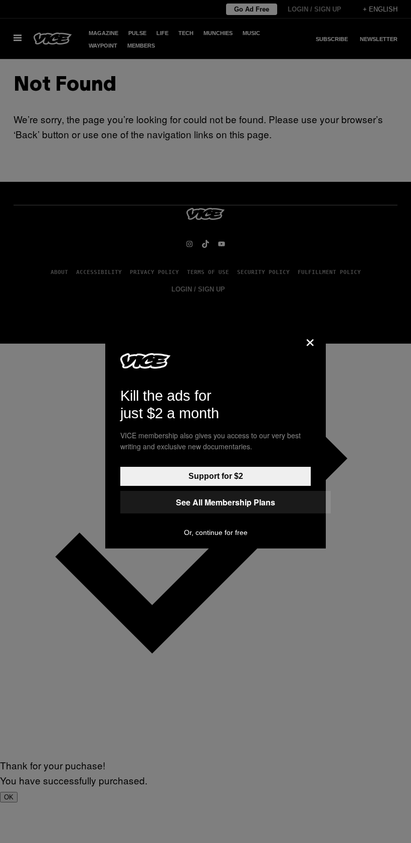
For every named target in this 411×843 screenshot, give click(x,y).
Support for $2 (215, 476)
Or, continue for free (216, 532)
